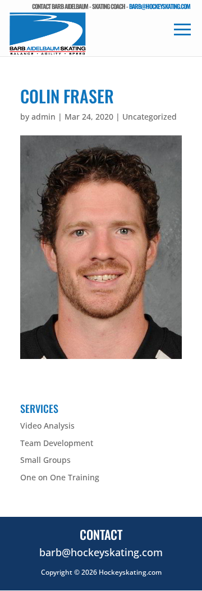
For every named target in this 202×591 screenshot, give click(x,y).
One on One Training (59, 477)
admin (43, 116)
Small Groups (45, 459)
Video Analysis (47, 425)
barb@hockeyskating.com (159, 6)
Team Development (56, 443)
